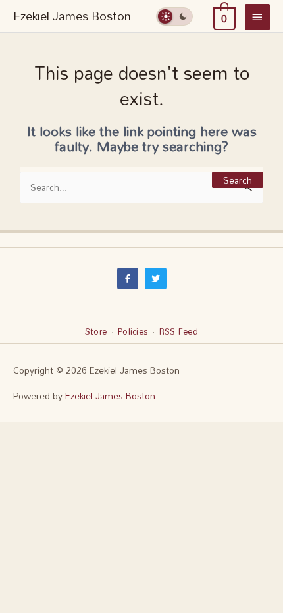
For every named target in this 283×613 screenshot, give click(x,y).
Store (96, 331)
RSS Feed (178, 331)
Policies (133, 331)
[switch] (174, 16)
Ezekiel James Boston (72, 16)
